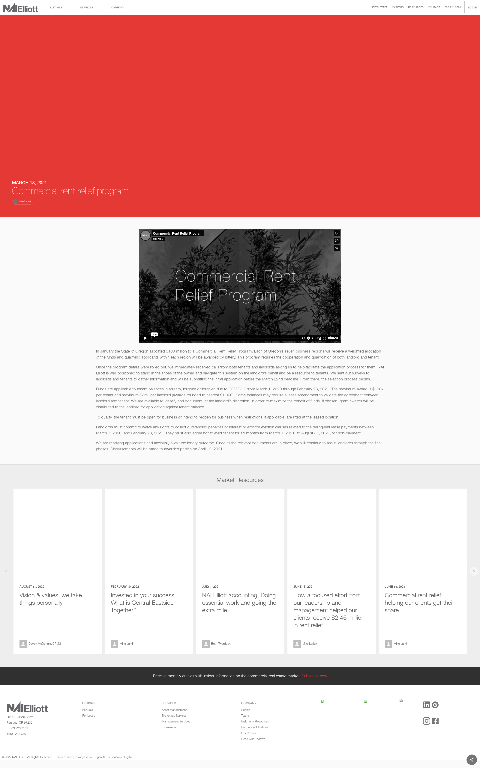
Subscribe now (314, 676)
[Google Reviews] (435, 705)
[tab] (56, 7)
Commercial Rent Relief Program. (224, 351)
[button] (22, 202)
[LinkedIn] (426, 705)
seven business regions (304, 351)
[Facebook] (435, 721)
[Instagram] (426, 721)
